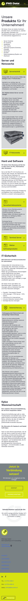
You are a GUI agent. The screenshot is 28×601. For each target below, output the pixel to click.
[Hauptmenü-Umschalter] (25, 4)
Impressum (5, 565)
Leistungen (5, 559)
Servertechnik (14, 71)
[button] (14, 71)
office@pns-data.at (12, 587)
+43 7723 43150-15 (9, 584)
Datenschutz (6, 562)
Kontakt (4, 555)
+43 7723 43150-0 (9, 581)
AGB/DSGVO (5, 569)
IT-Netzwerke (14, 153)
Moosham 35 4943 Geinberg (5, 545)
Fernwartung (10, 598)
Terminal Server (15, 237)
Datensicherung (15, 308)
